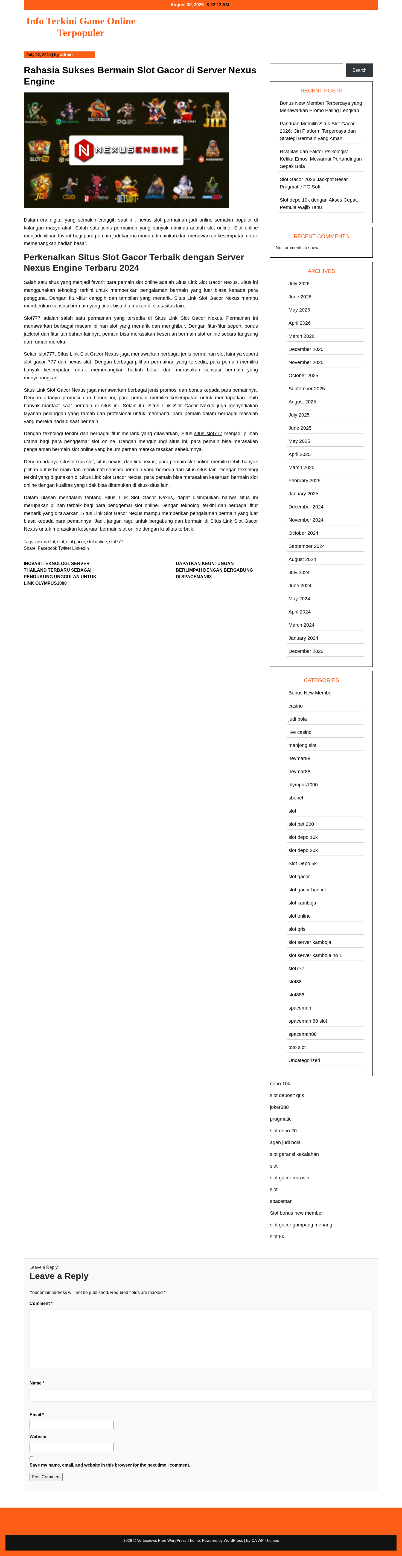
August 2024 (302, 559)
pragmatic (281, 1119)
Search (277, 60)
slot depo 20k (303, 850)
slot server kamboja (310, 942)
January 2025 (303, 493)
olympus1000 (303, 784)
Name (37, 1383)
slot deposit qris (287, 1095)
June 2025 (300, 428)
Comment (41, 1303)
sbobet (296, 798)
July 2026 (299, 283)
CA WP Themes (265, 1540)
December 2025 (306, 349)
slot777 (116, 541)
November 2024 (306, 520)
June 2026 (300, 296)
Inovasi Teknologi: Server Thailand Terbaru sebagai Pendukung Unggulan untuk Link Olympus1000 (60, 573)
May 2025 (299, 441)
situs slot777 (208, 433)
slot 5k (277, 1236)
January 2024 (303, 638)
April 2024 (300, 612)
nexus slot (149, 220)
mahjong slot (302, 745)
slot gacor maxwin (289, 1177)
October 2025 (303, 375)
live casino (300, 732)
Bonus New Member (311, 693)
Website (38, 1436)
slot (60, 541)
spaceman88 (303, 1034)
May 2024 (299, 598)
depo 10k (280, 1083)
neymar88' (300, 771)
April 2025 (300, 454)
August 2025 (302, 402)
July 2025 (299, 415)
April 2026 (300, 323)
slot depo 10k (303, 837)
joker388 (279, 1107)
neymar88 (299, 758)
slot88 (295, 981)
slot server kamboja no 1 (315, 955)
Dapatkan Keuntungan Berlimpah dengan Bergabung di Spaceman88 (214, 570)
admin (66, 54)
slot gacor (75, 541)
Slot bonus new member (296, 1213)
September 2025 (307, 388)
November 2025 (306, 362)
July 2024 (299, 572)
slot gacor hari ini (307, 889)
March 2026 (301, 336)
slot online (97, 541)
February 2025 (305, 480)
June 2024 (300, 585)
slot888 (296, 994)
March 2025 (301, 467)
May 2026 (299, 310)
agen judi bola (285, 1142)
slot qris (297, 929)
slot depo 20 (283, 1130)
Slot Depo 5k (303, 863)
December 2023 (306, 651)
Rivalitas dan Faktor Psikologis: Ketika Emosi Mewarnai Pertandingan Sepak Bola (321, 159)
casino (296, 706)
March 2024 (301, 625)
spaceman (300, 1008)
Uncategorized (304, 1060)
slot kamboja (302, 903)
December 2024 (306, 507)
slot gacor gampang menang (301, 1225)
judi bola (298, 719)
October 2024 (303, 533)
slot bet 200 (301, 824)
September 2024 (307, 546)
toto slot (297, 1047)
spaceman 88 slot (308, 1021)
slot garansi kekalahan (294, 1154)
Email (37, 1414)
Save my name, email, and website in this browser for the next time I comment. (110, 1465)
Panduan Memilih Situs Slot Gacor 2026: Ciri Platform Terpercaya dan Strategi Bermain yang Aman (318, 131)
